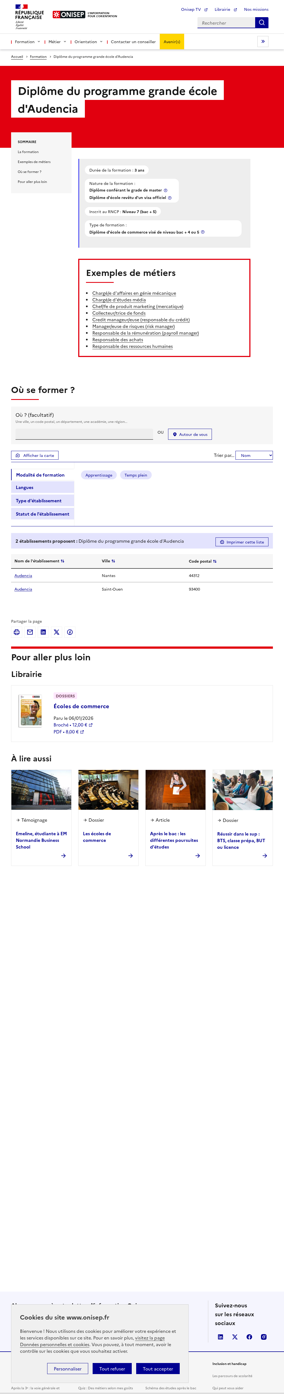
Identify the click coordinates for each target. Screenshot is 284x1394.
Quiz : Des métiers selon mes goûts (105, 1387)
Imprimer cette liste (245, 542)
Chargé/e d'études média (119, 299)
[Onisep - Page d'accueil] (69, 14)
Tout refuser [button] (112, 1368)
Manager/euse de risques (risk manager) (133, 326)
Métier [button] (55, 41)
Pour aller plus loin (32, 181)
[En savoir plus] (166, 190)
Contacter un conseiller (133, 41)
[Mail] (30, 632)
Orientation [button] (86, 41)
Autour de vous (193, 434)
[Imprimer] (16, 632)
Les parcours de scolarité (232, 1375)
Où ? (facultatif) (35, 414)
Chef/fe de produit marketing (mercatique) (137, 306)
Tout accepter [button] (158, 1368)
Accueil (17, 56)
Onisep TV (191, 9)
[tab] (42, 474)
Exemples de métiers (34, 161)
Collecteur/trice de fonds (119, 313)
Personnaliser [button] (68, 1368)
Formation (38, 56)
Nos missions (256, 9)
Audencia (23, 575)
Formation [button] (25, 41)
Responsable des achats (117, 339)
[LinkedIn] (43, 632)
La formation (28, 151)
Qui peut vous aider (228, 1387)
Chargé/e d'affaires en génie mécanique (134, 293)
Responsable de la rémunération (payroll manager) (145, 333)
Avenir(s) (172, 41)
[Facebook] (69, 632)
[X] (56, 632)
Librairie (223, 9)
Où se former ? (29, 171)
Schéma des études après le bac (170, 1387)
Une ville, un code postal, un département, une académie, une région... (71, 421)
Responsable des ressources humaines (132, 346)
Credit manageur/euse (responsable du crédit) (141, 319)
